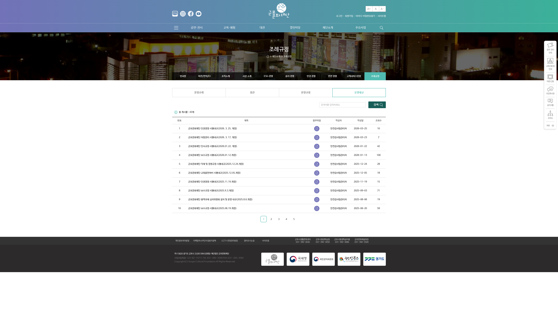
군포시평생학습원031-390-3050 (323, 240)
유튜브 (198, 14)
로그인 (339, 16)
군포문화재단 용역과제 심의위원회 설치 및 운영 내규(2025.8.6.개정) (220, 199)
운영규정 (305, 92)
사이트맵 (382, 16)
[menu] (176, 27)
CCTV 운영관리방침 (230, 241)
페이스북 (191, 14)
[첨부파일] (316, 128)
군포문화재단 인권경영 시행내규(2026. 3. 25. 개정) (212, 128)
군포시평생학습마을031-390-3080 (342, 240)
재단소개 (328, 27)
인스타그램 (183, 14)
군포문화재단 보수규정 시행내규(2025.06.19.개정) (212, 208)
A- (382, 9)
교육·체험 (229, 27)
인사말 (183, 76)
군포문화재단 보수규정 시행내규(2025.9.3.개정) (211, 190)
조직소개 (226, 76)
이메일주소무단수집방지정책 (204, 241)
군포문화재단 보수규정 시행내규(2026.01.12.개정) (212, 155)
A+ (369, 9)
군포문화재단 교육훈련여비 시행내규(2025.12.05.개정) (214, 173)
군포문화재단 (268, 56)
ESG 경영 (268, 76)
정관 (252, 92)
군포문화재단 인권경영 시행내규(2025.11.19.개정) (212, 181)
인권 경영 (311, 76)
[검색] (381, 27)
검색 (376, 104)
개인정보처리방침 (182, 241)
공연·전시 (197, 27)
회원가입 (349, 16)
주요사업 (360, 27)
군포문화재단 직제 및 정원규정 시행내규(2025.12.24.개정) (216, 164)
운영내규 (359, 92)
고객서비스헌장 (354, 76)
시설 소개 (247, 76)
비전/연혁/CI (204, 76)
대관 (262, 27)
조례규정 (375, 76)
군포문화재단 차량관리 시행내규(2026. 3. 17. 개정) (212, 137)
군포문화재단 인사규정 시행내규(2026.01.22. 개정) (212, 146)
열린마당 (295, 27)
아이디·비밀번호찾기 (365, 16)
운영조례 (199, 92)
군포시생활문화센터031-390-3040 (303, 240)
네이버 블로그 (175, 14)
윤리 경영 (289, 76)
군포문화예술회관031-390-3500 (362, 240)
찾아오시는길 (249, 241)
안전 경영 (332, 76)
